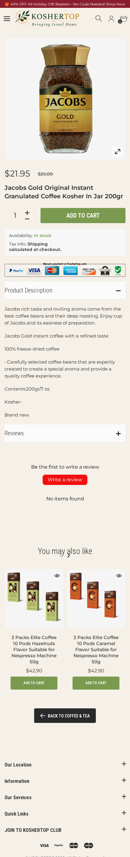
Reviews (14, 433)
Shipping (38, 244)
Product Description (28, 290)
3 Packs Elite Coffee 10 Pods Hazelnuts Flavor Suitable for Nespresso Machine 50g (34, 649)
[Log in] (111, 19)
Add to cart (83, 215)
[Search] (99, 19)
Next (68, 555)
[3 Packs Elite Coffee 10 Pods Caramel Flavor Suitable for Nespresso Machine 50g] (96, 598)
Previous (61, 555)
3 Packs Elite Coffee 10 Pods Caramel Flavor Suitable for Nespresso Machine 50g (96, 649)
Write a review (65, 480)
